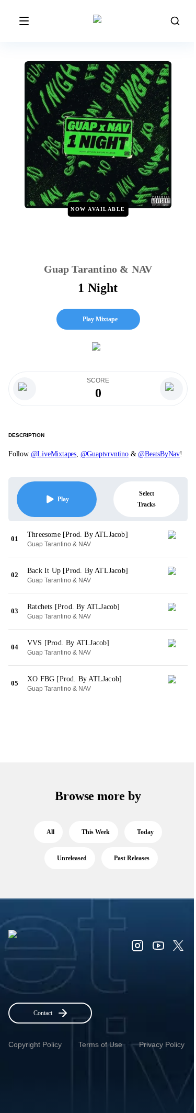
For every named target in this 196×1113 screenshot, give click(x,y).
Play (63, 499)
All (50, 832)
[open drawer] (24, 20)
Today (145, 832)
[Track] (176, 538)
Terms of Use (100, 1044)
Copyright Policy (35, 1044)
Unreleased (72, 858)
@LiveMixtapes (53, 454)
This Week (96, 832)
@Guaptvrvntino (104, 454)
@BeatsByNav (159, 454)
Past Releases (131, 858)
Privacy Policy (162, 1044)
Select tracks (146, 499)
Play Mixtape (100, 319)
